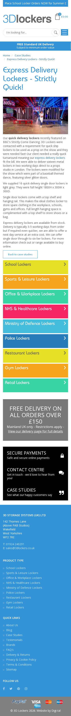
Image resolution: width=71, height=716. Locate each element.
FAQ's (10, 650)
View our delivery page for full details (35, 431)
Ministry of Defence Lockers (30, 323)
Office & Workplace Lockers (30, 294)
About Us (12, 625)
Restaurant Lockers (22, 353)
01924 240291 (15, 544)
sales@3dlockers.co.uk (20, 548)
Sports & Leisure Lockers (27, 279)
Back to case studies (20, 254)
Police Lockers (17, 338)
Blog (9, 630)
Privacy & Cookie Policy (21, 659)
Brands (10, 645)
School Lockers (18, 264)
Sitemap (11, 669)
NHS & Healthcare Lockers (28, 309)
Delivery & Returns (18, 654)
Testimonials (14, 640)
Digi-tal (56, 710)
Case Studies (14, 635)
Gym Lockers (16, 368)
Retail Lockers (17, 382)
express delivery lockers (50, 158)
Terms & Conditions (19, 664)
